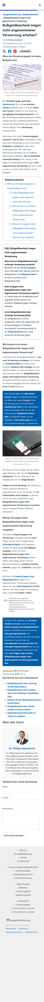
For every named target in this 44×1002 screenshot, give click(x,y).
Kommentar (8, 808)
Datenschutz (11, 928)
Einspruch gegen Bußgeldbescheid (23, 867)
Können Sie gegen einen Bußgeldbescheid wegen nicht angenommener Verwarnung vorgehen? (24, 230)
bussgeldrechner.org (22, 4)
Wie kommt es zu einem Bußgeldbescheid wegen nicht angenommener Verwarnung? (24, 212)
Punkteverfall (23, 901)
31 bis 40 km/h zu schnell (23, 912)
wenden (17, 623)
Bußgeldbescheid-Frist (23, 874)
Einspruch (18, 303)
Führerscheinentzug (23, 878)
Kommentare (25, 51)
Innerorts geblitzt (23, 891)
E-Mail (6, 797)
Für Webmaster (23, 861)
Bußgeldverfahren (29, 274)
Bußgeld (27, 400)
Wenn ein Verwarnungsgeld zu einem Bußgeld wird (21, 186)
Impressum (23, 928)
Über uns (23, 850)
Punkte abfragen (23, 904)
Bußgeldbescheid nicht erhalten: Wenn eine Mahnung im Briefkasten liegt (23, 693)
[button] (4, 51)
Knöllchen (18, 146)
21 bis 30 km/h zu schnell (23, 908)
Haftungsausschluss (14, 932)
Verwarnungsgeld (28, 267)
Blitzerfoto (23, 887)
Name (6, 786)
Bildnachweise (31, 932)
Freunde (23, 857)
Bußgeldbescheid (30, 14)
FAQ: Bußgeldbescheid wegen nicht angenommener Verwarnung (24, 197)
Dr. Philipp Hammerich (14, 40)
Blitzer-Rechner (23, 884)
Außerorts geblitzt (23, 895)
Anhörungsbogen (23, 871)
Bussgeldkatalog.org (23, 854)
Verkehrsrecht (9, 104)
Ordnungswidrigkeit (11, 544)
